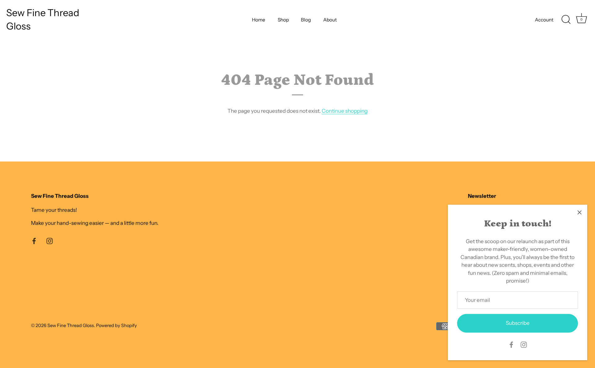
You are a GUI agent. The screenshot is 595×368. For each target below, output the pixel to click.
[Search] (566, 19)
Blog (306, 20)
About (330, 20)
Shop (283, 20)
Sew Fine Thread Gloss (42, 19)
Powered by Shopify (116, 325)
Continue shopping (345, 111)
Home (258, 20)
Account (544, 20)
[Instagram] (524, 344)
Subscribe (518, 323)
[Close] (579, 212)
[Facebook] (511, 344)
